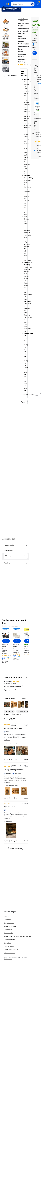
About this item (8, 539)
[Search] (32, 4)
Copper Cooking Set (9, 939)
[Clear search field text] (29, 4)
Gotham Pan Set (8, 933)
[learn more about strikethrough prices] (37, 27)
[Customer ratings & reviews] (26, 676)
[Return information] (33, 49)
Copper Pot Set (8, 929)
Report (26, 759)
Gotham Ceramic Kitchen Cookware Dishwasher (17, 936)
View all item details (28, 394)
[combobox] (23, 4)
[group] (25, 64)
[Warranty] (25, 555)
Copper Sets (7, 919)
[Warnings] (26, 563)
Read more (7, 740)
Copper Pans (7, 943)
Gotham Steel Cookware (11, 926)
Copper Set (7, 916)
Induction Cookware (9, 953)
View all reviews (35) (16, 848)
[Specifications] (26, 550)
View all (24, 698)
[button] (24, 73)
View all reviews (10, 691)
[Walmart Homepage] (7, 4)
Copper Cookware (9, 923)
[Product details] (26, 545)
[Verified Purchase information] (21, 724)
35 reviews (13, 683)
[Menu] (3, 4)
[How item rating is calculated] (22, 686)
